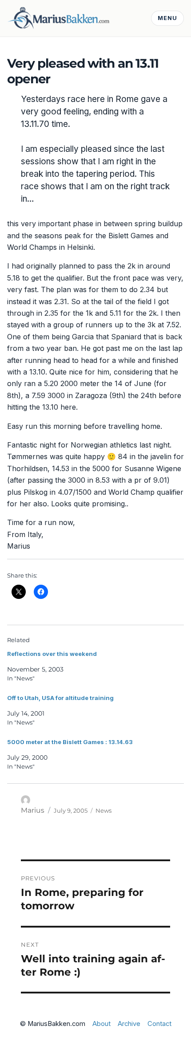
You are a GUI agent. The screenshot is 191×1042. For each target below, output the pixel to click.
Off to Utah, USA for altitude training (60, 697)
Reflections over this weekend (52, 653)
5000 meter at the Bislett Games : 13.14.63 (70, 741)
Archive (129, 1024)
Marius (32, 810)
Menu (167, 18)
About (101, 1024)
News (103, 810)
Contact (159, 1024)
